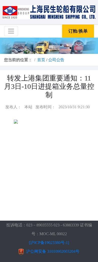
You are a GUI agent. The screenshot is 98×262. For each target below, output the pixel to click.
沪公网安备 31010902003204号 (52, 251)
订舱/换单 (78, 31)
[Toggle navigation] (11, 31)
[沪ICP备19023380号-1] (49, 242)
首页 (41, 60)
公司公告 (56, 60)
